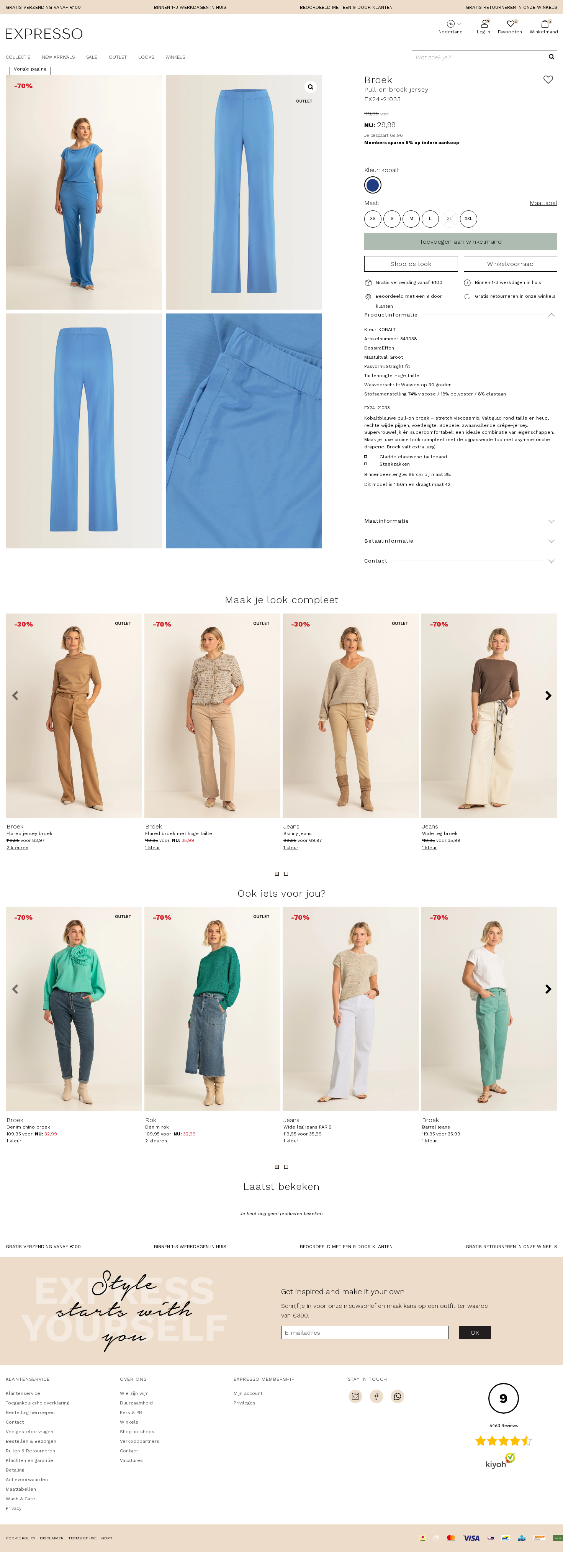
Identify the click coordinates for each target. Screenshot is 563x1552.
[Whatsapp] (397, 1397)
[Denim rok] (212, 1009)
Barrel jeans (436, 1123)
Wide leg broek (440, 829)
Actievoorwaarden (27, 1479)
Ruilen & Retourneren (30, 1451)
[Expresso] (44, 34)
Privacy (13, 1508)
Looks (146, 57)
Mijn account (248, 1393)
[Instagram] (355, 1397)
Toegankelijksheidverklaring (37, 1403)
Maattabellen (21, 1489)
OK (475, 1332)
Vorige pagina (30, 69)
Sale (91, 57)
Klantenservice (23, 1393)
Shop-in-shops (137, 1431)
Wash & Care (20, 1498)
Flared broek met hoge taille (178, 829)
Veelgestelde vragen (29, 1431)
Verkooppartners (139, 1441)
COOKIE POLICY (20, 1538)
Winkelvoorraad (510, 263)
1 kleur (152, 847)
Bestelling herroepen (30, 1412)
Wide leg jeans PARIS (307, 1123)
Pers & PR (131, 1412)
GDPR (106, 1538)
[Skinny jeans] (351, 716)
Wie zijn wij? (133, 1393)
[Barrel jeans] (489, 1009)
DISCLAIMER (52, 1538)
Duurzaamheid (136, 1403)
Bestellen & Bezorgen (31, 1441)
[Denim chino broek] (74, 1009)
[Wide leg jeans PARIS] (351, 1009)
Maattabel (543, 203)
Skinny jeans (297, 829)
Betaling (15, 1470)
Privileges (244, 1403)
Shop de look (411, 263)
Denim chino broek (28, 1123)
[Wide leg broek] (489, 716)
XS (373, 218)
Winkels (175, 57)
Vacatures (131, 1460)
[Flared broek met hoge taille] (212, 716)
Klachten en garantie (29, 1460)
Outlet (118, 57)
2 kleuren (17, 847)
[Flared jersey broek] (74, 716)
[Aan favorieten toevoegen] (548, 80)
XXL (469, 218)
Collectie (18, 57)
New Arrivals (58, 57)
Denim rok (157, 1123)
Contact (15, 1422)
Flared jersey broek (29, 829)
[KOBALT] (372, 185)
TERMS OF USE (82, 1538)
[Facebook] (376, 1397)
